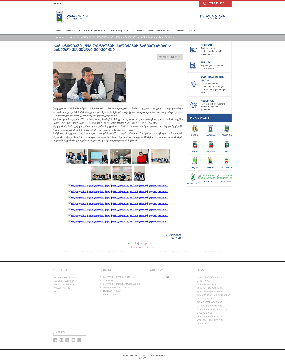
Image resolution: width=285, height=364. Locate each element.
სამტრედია (203, 281)
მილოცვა (219, 320)
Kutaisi (194, 135)
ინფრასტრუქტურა (207, 284)
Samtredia (210, 135)
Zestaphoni (226, 167)
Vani (227, 151)
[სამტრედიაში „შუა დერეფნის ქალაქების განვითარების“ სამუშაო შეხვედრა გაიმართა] (76, 162)
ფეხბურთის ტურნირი (209, 302)
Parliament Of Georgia (111, 251)
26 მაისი (202, 323)
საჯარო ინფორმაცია (209, 277)
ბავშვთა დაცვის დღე (209, 316)
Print (165, 57)
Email (177, 57)
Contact (193, 30)
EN (58, 3)
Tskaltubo (227, 135)
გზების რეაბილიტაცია (210, 288)
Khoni (195, 151)
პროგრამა (203, 309)
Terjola (194, 167)
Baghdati (210, 151)
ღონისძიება (223, 295)
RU (61, 3)
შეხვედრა (217, 291)
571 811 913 (216, 3)
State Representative (207, 251)
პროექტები (203, 291)
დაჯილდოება (205, 298)
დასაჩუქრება (205, 320)
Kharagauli (192, 184)
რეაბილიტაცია (206, 295)
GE (54, 3)
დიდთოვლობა (219, 309)
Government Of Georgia (174, 251)
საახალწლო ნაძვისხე (210, 306)
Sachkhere (226, 181)
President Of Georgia (78, 251)
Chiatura (207, 181)
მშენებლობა (204, 313)
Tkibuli (210, 167)
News (58, 30)
